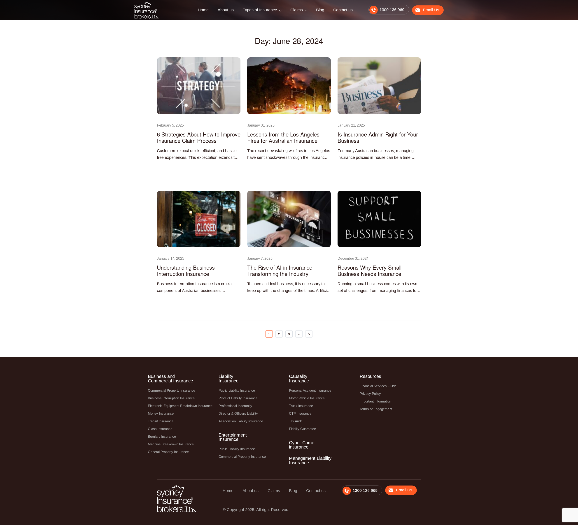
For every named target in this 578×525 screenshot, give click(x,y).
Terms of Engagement (376, 409)
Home (203, 10)
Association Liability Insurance (241, 421)
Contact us (343, 10)
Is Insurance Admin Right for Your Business (378, 137)
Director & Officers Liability (238, 413)
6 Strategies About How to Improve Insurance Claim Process (198, 137)
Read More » (165, 167)
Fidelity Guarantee (302, 429)
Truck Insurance (301, 406)
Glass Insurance (160, 429)
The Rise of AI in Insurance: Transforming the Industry (280, 270)
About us (226, 10)
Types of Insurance (260, 10)
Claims (296, 10)
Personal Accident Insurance (310, 390)
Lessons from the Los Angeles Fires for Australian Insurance (283, 137)
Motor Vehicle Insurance (307, 398)
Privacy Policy (370, 393)
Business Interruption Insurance (171, 398)
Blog (320, 10)
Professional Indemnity (235, 406)
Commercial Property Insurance (171, 390)
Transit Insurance (160, 421)
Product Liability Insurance (238, 398)
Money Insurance (161, 413)
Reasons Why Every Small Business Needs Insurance (369, 270)
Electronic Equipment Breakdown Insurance (180, 406)
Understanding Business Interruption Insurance (186, 270)
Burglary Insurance (162, 436)
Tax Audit (295, 421)
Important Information (375, 401)
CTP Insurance (300, 413)
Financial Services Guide (378, 386)
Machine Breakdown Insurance (171, 444)
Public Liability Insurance (237, 390)
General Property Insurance (168, 452)
